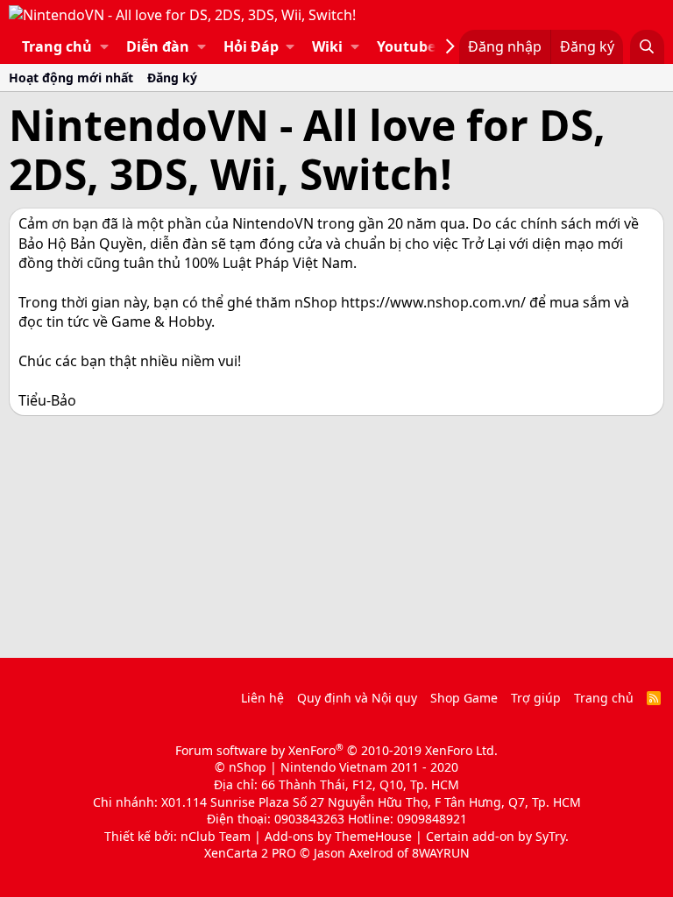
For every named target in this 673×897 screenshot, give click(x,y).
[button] (104, 46)
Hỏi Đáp (251, 46)
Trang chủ (57, 46)
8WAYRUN (441, 852)
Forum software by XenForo (336, 750)
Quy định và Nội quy (357, 697)
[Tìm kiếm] (647, 46)
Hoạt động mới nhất (71, 77)
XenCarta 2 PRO (250, 852)
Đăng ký (172, 77)
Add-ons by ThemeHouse (338, 836)
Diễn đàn (157, 46)
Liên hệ (262, 697)
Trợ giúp (536, 697)
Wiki (327, 46)
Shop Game (464, 697)
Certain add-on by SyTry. (497, 836)
